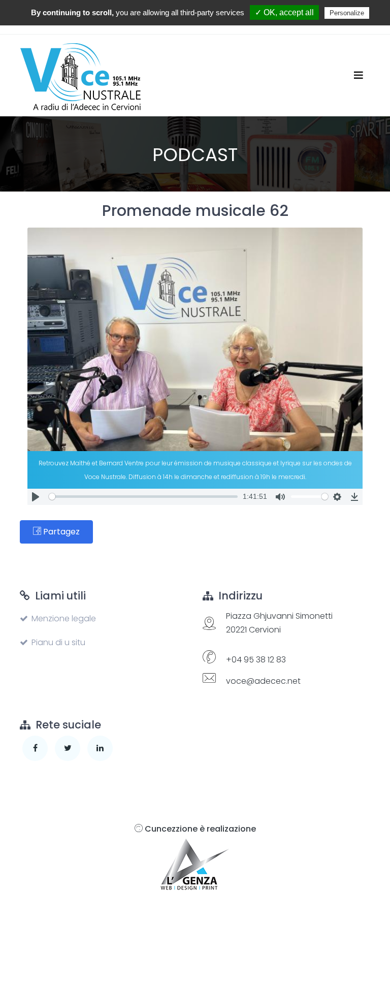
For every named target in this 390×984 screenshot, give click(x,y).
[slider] (143, 496)
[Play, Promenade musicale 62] (35, 497)
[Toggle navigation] (358, 75)
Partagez (60, 531)
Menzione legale (63, 618)
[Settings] (337, 497)
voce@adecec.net (263, 681)
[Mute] (280, 497)
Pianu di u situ (58, 642)
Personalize (347, 13)
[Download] (354, 497)
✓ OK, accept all (284, 12)
